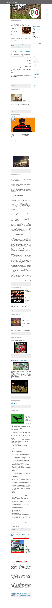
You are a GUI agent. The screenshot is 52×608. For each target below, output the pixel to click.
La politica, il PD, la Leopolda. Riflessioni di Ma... (37, 67)
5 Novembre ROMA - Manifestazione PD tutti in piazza (37, 78)
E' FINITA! (13, 116)
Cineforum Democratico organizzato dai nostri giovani (36, 62)
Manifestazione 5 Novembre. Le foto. (18, 339)
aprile (34, 85)
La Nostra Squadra (35, 33)
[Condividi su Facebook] (13, 45)
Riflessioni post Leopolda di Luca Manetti (19, 411)
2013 (33, 56)
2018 (33, 51)
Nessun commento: (25, 44)
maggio (35, 84)
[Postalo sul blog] (12, 45)
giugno (34, 83)
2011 (33, 58)
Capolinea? (13, 289)
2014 (33, 55)
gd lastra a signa (19, 46)
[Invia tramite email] (11, 45)
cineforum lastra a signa (15, 46)
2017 (33, 52)
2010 (33, 89)
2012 (33, 57)
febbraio (35, 87)
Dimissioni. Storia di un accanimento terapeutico (20, 315)
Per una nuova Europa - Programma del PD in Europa (36, 26)
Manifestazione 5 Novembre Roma (23, 595)
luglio (34, 82)
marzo (34, 86)
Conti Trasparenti (35, 34)
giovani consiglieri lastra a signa (24, 46)
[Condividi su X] (12, 45)
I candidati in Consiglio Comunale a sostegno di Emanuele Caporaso (37, 30)
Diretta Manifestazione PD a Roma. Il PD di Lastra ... (37, 74)
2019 (33, 50)
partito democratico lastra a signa (19, 47)
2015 (33, 54)
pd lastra (23, 47)
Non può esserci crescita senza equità (18, 91)
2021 (33, 49)
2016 (33, 53)
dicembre (35, 59)
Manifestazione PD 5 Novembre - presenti (19, 360)
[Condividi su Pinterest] (14, 45)
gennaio (35, 88)
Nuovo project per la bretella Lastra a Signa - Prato (20, 51)
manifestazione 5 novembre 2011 (16, 595)
